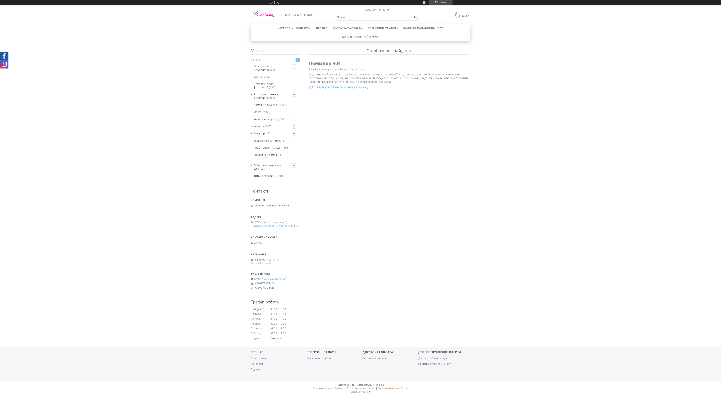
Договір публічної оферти (360, 36)
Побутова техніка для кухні (267, 166)
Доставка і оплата (374, 358)
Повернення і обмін (318, 358)
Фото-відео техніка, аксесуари (266, 96)
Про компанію (259, 358)
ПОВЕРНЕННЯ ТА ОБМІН (383, 28)
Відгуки (255, 369)
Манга (257, 112)
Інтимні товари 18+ (265, 176)
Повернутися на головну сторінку (340, 87)
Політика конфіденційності (423, 28)
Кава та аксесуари (265, 119)
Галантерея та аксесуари (262, 67)
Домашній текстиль (265, 105)
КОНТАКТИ (303, 28)
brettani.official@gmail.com (270, 279)
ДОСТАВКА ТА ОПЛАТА (347, 28)
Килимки (258, 126)
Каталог (256, 59)
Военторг (259, 133)
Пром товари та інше (267, 147)
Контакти (257, 364)
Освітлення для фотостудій (263, 85)
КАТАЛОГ (284, 28)
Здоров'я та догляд (265, 140)
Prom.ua (379, 384)
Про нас (321, 28)
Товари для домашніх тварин (267, 156)
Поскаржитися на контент (360, 388)
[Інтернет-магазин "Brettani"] (263, 14)
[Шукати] (416, 17)
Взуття (257, 76)
